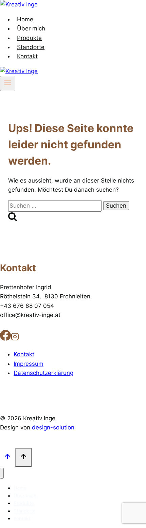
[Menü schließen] (2, 473)
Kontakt (27, 56)
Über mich (31, 28)
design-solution (53, 427)
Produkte (29, 38)
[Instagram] (15, 338)
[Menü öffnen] (7, 83)
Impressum (28, 363)
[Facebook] (5, 338)
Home (25, 19)
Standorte (30, 47)
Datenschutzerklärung (43, 372)
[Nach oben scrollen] (7, 457)
